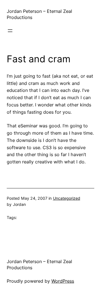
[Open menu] (10, 30)
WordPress (62, 281)
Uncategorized (66, 198)
